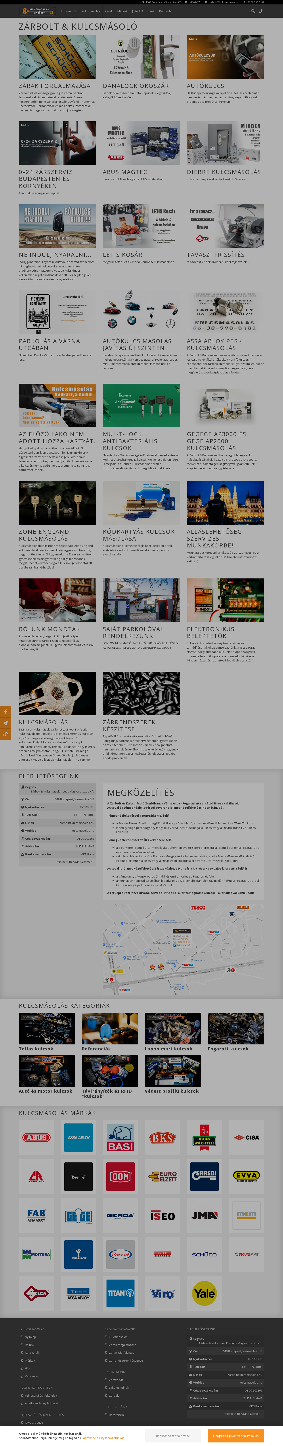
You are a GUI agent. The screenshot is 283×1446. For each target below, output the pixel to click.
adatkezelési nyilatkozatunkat (103, 1438)
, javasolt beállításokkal (236, 1436)
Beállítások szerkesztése (173, 1436)
